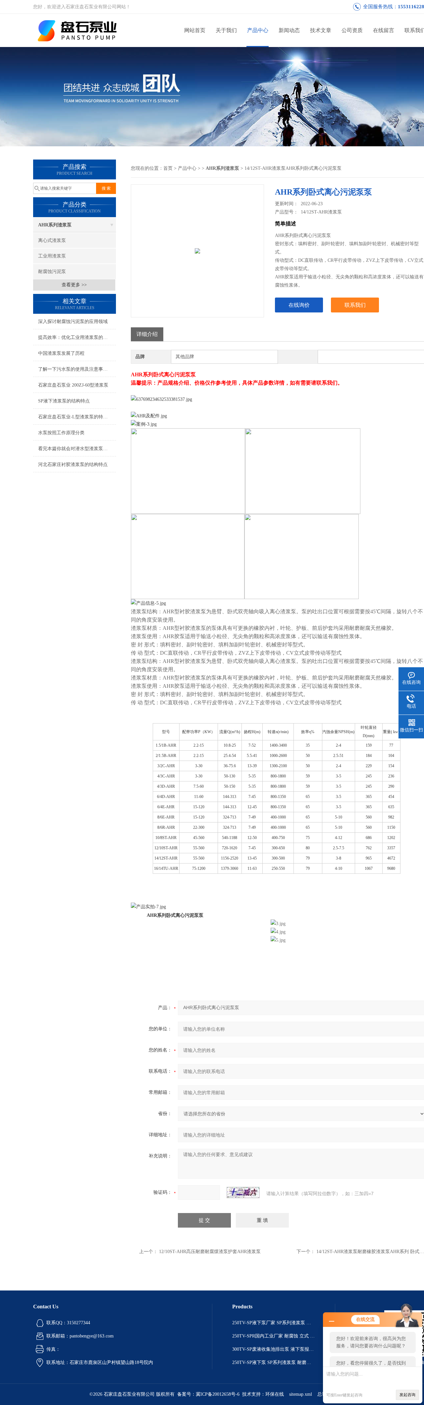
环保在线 (274, 1394)
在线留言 (383, 30)
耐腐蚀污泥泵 (52, 271)
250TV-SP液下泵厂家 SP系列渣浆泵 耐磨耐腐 (273, 1322)
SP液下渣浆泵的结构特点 (64, 400)
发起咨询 (407, 1394)
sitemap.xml (300, 1394)
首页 (168, 168)
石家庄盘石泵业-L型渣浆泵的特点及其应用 (77, 416)
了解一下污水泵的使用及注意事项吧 (75, 369)
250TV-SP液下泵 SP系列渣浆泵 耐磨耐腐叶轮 (273, 1362)
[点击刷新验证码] (243, 1192)
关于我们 (226, 30)
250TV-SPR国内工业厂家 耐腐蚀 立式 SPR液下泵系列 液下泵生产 (273, 1336)
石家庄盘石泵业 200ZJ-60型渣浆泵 (73, 385)
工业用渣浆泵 (52, 256)
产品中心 (257, 30)
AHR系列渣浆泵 (55, 224)
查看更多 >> (74, 284)
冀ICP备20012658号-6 (217, 1394)
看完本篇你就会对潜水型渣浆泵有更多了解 (77, 448)
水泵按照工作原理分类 (61, 432)
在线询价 (299, 305)
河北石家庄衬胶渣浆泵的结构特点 (73, 464)
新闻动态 (289, 30)
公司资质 (352, 30)
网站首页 (194, 30)
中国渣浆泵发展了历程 (61, 353)
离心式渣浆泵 (52, 240)
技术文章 (320, 30)
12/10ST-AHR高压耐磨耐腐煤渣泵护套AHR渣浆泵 (210, 1251)
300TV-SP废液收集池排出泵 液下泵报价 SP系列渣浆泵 (273, 1349)
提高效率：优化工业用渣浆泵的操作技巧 (77, 337)
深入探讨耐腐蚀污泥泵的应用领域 (73, 321)
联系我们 (355, 305)
